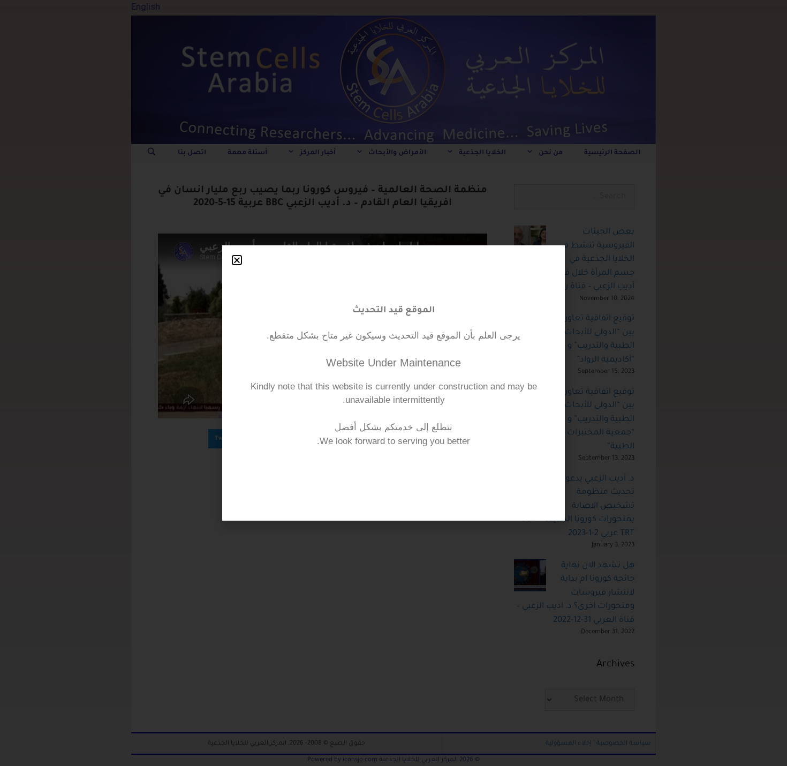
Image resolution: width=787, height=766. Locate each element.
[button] (237, 260)
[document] (393, 383)
